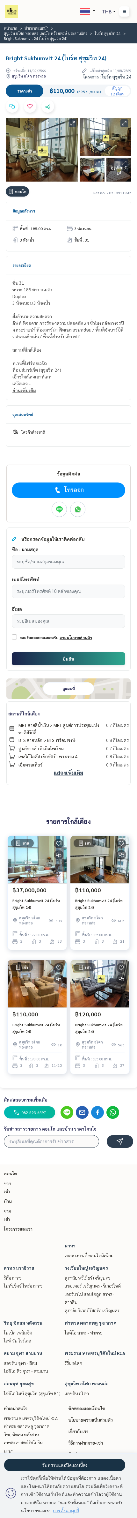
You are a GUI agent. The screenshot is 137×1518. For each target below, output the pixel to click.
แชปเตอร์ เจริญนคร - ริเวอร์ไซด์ (93, 1286)
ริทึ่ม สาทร (12, 1278)
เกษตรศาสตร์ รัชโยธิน (23, 1442)
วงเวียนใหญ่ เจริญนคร (86, 1268)
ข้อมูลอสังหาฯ (23, 210)
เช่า (7, 1191)
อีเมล (17, 609)
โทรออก (74, 489)
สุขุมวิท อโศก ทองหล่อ (87, 1383)
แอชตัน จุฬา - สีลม (20, 1363)
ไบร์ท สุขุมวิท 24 (108, 33)
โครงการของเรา (18, 1229)
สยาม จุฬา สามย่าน (23, 1353)
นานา (70, 1245)
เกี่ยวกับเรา (78, 1431)
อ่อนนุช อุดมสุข (19, 1383)
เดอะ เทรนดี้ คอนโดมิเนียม (89, 1255)
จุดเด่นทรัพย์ (22, 414)
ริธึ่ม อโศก (73, 1363)
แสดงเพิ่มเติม (68, 772)
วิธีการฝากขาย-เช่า (85, 1443)
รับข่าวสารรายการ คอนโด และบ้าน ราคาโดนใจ (50, 1129)
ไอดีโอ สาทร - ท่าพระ (84, 1332)
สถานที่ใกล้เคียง (24, 713)
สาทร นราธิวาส (19, 1268)
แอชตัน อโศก (77, 1393)
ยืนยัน (68, 659)
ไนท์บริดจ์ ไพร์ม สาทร (23, 1286)
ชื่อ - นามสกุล (25, 549)
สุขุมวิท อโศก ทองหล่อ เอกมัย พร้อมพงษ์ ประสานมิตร (45, 33)
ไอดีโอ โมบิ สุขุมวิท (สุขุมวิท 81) (32, 1393)
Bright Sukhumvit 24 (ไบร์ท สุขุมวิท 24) (36, 903)
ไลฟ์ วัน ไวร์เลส (17, 1340)
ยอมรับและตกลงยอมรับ (38, 637)
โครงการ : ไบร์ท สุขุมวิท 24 (107, 76)
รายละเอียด (21, 265)
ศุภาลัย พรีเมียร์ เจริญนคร (87, 1278)
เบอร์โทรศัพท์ (26, 579)
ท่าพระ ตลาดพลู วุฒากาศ (91, 1323)
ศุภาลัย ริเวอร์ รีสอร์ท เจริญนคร (92, 1310)
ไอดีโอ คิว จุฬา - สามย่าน (26, 1371)
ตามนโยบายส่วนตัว (76, 637)
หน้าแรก (10, 28)
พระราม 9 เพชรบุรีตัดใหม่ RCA (95, 1353)
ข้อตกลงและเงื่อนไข (86, 1408)
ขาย (7, 1183)
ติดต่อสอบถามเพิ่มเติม (25, 1100)
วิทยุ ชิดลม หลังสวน (23, 1323)
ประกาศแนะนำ (36, 28)
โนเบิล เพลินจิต (18, 1332)
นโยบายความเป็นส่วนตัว (90, 1420)
